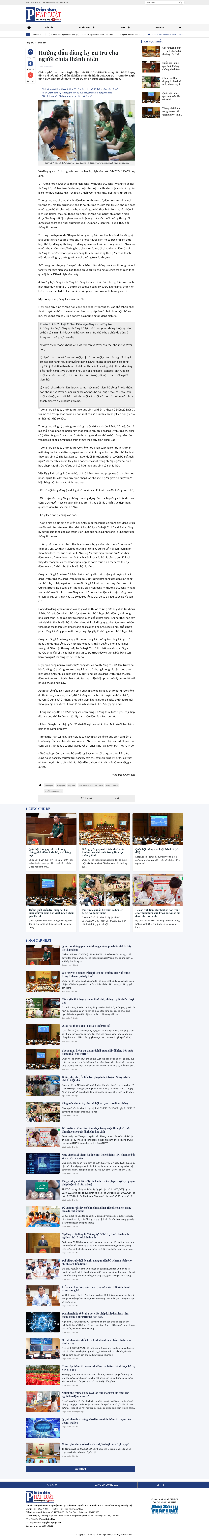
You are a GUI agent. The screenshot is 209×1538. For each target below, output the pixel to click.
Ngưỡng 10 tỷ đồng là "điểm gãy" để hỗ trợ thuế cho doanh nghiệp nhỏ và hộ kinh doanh (95, 1235)
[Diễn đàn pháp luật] (43, 14)
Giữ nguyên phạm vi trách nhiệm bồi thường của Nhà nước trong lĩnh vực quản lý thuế (103, 852)
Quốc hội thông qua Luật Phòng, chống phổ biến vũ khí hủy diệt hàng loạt (50, 852)
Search (180, 3)
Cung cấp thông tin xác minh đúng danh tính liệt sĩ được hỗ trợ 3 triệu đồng (98, 1368)
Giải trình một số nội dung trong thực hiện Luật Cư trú (66, 96)
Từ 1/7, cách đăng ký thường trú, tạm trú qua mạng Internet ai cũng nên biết (76, 93)
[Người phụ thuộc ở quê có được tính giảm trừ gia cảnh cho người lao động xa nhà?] (43, 1401)
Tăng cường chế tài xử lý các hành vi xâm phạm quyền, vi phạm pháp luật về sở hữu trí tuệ (98, 1182)
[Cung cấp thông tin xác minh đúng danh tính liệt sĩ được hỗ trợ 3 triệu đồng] (43, 1375)
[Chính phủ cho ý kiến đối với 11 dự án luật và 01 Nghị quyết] (43, 1453)
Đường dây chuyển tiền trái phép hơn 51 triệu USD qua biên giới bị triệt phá (96, 1078)
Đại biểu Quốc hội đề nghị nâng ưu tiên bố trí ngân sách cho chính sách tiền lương (97, 1262)
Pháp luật (74, 1018)
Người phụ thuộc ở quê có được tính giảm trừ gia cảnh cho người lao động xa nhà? (95, 1394)
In (119, 798)
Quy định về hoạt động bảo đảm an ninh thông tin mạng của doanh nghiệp (96, 1421)
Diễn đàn (31, 842)
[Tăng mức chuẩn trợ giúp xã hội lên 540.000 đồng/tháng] (104, 890)
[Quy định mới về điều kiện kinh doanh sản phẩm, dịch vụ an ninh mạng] (43, 1348)
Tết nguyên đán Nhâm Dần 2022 (80, 35)
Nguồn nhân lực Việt (110, 35)
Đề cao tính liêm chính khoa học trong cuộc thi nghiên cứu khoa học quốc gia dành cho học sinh (157, 913)
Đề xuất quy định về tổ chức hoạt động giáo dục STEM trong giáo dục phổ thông (96, 1209)
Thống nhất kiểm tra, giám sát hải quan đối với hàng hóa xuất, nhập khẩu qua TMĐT (51, 913)
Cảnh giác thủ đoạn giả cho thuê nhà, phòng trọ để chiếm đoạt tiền (98, 1001)
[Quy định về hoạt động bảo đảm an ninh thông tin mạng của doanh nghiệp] (43, 1428)
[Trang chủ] (29, 27)
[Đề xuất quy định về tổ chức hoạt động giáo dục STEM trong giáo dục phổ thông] (43, 1216)
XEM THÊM (80, 1469)
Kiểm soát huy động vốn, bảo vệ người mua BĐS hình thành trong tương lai (96, 1288)
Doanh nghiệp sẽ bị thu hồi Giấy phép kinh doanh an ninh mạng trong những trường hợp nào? (95, 1315)
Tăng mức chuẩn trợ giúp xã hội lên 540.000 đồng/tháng (102, 912)
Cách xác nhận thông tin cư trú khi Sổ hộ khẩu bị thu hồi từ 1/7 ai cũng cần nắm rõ (79, 89)
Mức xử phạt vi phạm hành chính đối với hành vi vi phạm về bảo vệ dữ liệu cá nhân (98, 1156)
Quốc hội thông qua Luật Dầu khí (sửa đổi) (157, 851)
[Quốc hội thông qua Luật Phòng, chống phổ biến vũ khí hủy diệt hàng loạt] (51, 829)
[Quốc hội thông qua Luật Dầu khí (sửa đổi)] (158, 829)
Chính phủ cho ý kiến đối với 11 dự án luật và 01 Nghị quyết (96, 1444)
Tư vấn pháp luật (77, 1412)
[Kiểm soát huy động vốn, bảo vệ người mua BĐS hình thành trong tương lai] (43, 1295)
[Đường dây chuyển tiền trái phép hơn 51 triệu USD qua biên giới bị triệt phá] (43, 1085)
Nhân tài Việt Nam (134, 35)
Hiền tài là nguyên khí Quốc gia (45, 35)
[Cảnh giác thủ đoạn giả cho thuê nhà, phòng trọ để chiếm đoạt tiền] (43, 1008)
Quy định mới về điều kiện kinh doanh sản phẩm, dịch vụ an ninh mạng (97, 1341)
